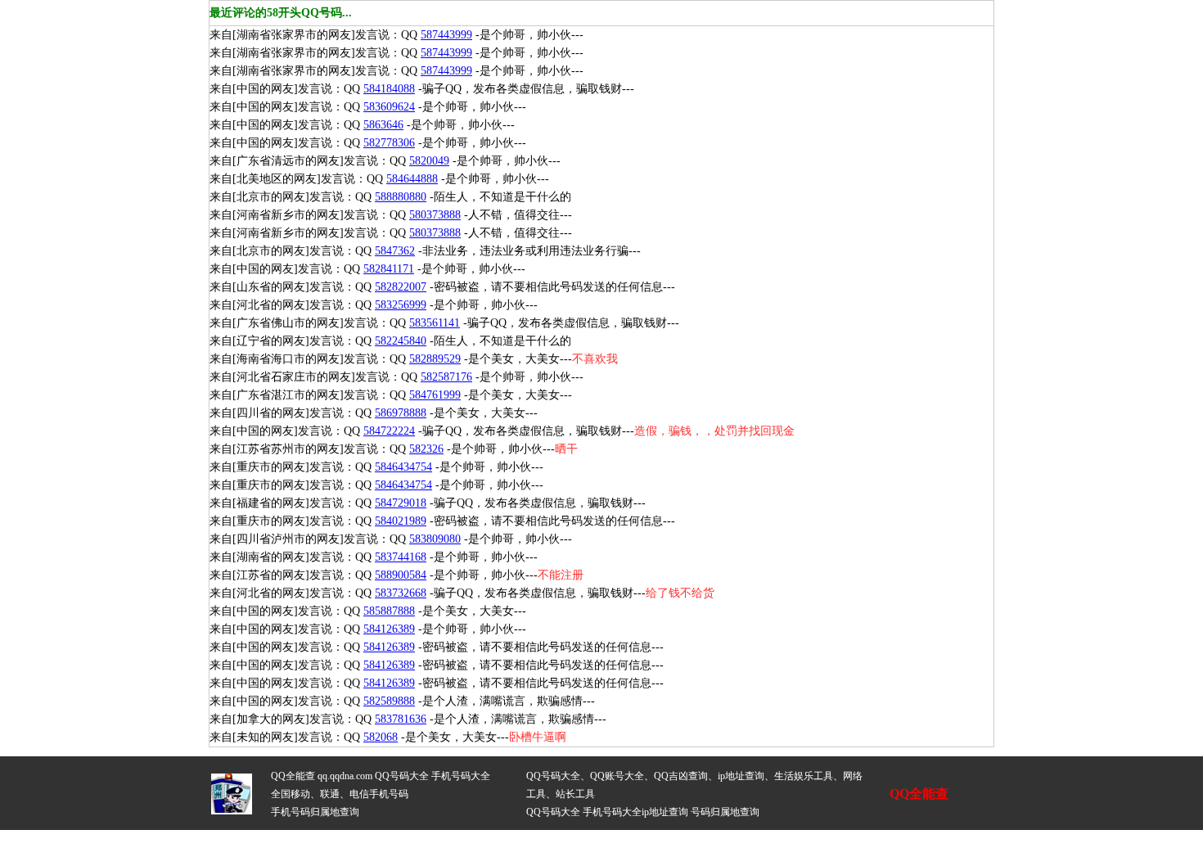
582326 (426, 449)
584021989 (400, 521)
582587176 (446, 377)
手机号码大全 (460, 776)
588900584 (400, 575)
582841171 (388, 269)
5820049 (429, 161)
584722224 (389, 431)
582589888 (389, 701)
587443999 (446, 35)
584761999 (435, 395)
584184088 (389, 89)
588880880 (400, 197)
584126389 (389, 629)
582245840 (400, 341)
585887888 (389, 611)
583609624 (389, 107)
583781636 (400, 719)
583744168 (400, 557)
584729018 (400, 503)
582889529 (435, 359)
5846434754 (403, 467)
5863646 (383, 125)
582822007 (400, 287)
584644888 (412, 179)
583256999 (400, 305)
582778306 (389, 143)
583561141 (434, 323)
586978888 (400, 413)
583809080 (435, 539)
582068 (380, 737)
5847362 (395, 251)
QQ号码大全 (402, 776)
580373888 (435, 215)
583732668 (400, 593)
